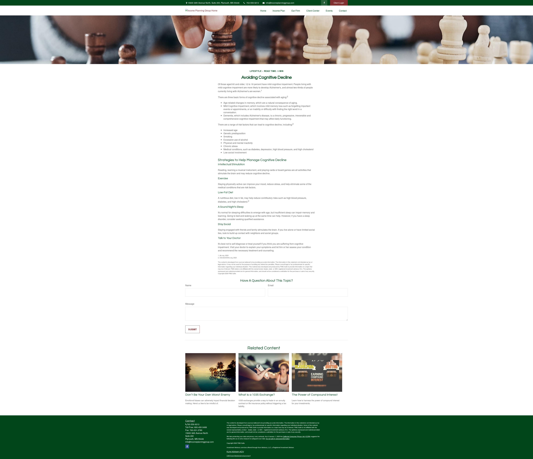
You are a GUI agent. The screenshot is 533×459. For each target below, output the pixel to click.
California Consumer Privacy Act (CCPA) (296, 436)
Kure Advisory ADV (235, 452)
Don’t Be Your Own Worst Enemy (207, 394)
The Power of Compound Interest (315, 394)
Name (188, 285)
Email (271, 285)
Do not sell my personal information (278, 438)
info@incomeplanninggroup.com (280, 2)
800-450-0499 (200, 427)
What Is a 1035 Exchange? (256, 394)
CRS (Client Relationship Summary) (239, 455)
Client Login (339, 2)
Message (189, 303)
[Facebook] (324, 3)
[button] (263, 10)
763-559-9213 (252, 2)
